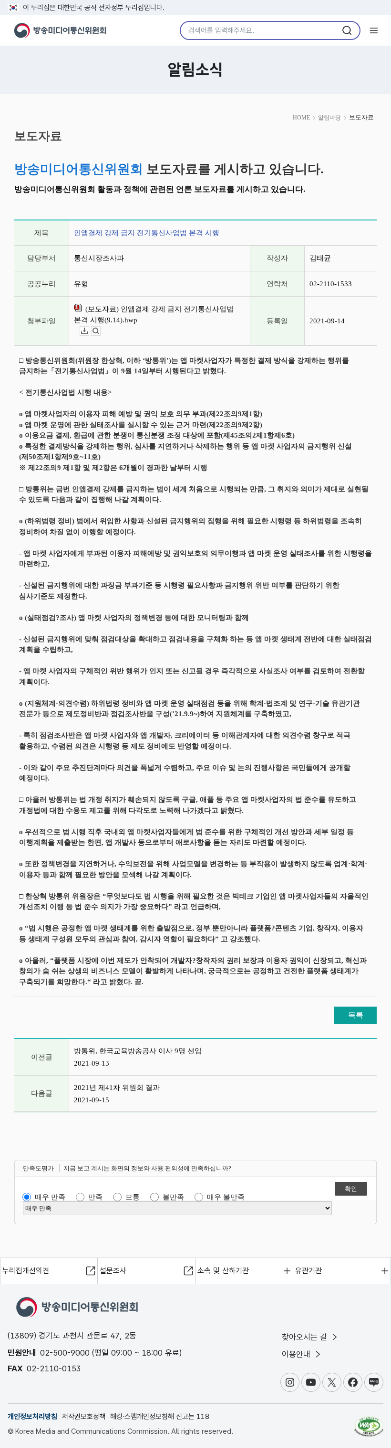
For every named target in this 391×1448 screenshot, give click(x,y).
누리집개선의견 (25, 1270)
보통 (132, 1197)
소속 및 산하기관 (223, 1270)
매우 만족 (50, 1197)
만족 (95, 1197)
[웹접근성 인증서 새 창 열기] (368, 1422)
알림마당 (329, 117)
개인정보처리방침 (32, 1416)
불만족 (173, 1197)
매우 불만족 (226, 1197)
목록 (355, 1015)
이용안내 (297, 1354)
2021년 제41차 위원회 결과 (117, 1087)
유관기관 (308, 1270)
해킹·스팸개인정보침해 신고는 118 (159, 1416)
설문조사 (113, 1270)
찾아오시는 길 (305, 1337)
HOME (301, 117)
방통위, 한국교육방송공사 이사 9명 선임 (138, 1051)
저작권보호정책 (83, 1416)
